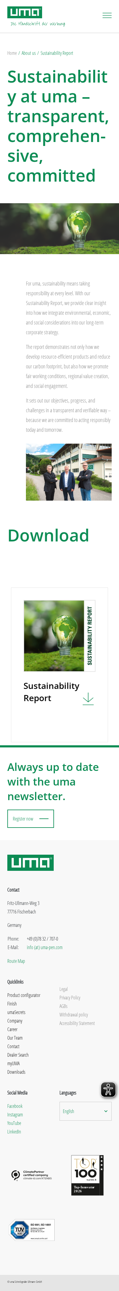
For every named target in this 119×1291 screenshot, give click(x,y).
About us (29, 53)
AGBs (63, 1006)
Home (12, 53)
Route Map (16, 961)
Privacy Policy (70, 997)
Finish (12, 1003)
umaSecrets (16, 1012)
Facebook (15, 1106)
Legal (64, 989)
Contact (13, 1046)
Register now (23, 818)
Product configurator (23, 995)
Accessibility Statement (77, 1023)
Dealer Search (18, 1055)
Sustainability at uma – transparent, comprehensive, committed (58, 125)
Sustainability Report (57, 53)
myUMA (13, 1063)
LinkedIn (14, 1131)
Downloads (16, 1072)
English (68, 1111)
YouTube (14, 1123)
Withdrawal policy (74, 1014)
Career (12, 1029)
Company (14, 1020)
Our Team (15, 1037)
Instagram (15, 1114)
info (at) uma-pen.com (45, 947)
